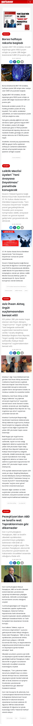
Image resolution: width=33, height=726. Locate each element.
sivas (26, 290)
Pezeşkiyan (23, 718)
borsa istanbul (16, 157)
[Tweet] (11, 61)
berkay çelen (8, 290)
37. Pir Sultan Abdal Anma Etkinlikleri (16, 286)
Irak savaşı (9, 718)
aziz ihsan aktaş (11, 503)
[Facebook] (14, 61)
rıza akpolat (22, 503)
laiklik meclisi (18, 290)
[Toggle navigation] (30, 2)
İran (16, 718)
